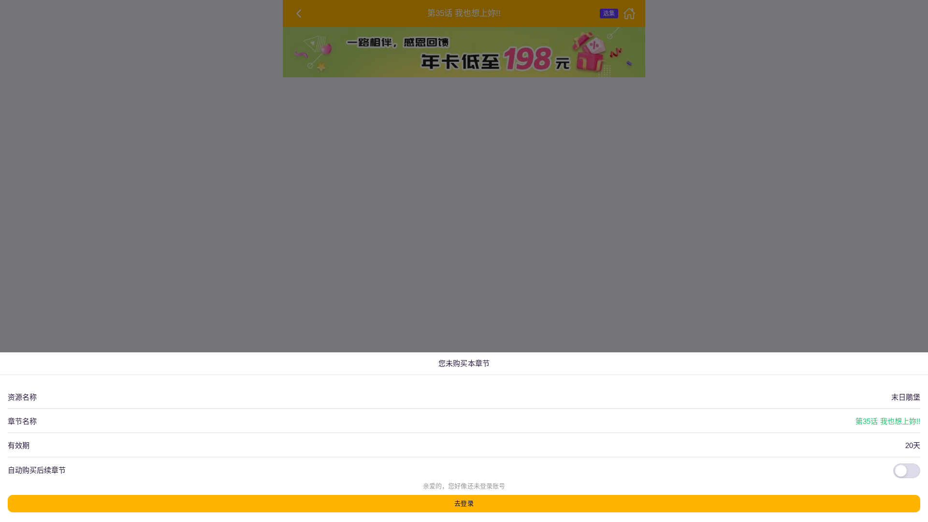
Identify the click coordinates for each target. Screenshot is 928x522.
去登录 (463, 503)
